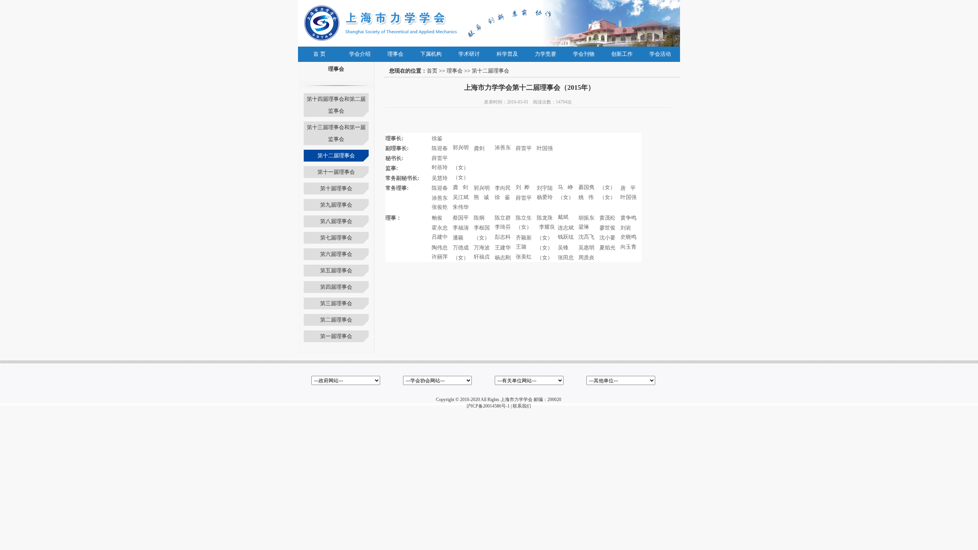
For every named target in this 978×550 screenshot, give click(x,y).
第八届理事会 (336, 221)
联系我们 (522, 406)
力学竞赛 (545, 54)
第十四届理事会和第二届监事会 (336, 105)
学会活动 (660, 54)
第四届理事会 (336, 287)
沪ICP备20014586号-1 (488, 406)
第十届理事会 (336, 188)
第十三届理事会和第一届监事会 (336, 133)
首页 (432, 71)
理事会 (395, 54)
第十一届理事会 (336, 172)
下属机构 (431, 54)
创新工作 (622, 54)
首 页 (319, 54)
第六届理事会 (336, 254)
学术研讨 (469, 54)
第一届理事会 (336, 336)
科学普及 (507, 54)
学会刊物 (583, 54)
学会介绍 (360, 54)
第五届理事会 (336, 270)
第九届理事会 (336, 205)
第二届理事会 (336, 320)
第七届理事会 (336, 238)
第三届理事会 (336, 303)
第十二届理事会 (336, 156)
